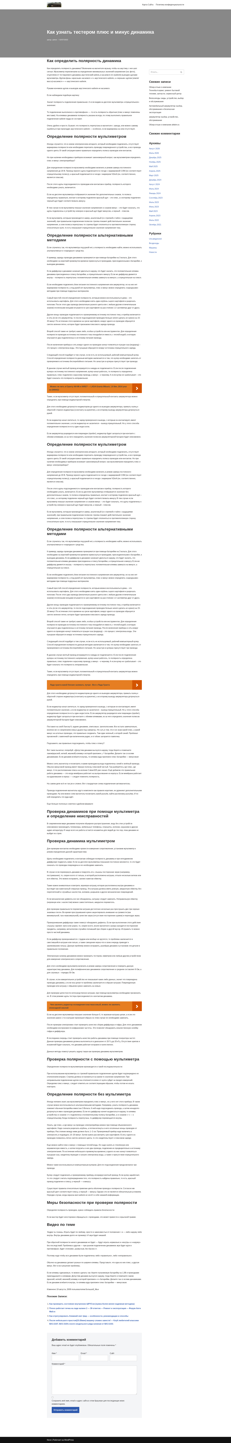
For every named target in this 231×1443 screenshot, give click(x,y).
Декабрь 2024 (155, 180)
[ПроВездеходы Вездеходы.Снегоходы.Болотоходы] (54, 4)
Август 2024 (154, 184)
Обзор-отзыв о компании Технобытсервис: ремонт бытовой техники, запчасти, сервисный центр (165, 90)
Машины (153, 248)
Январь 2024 (155, 193)
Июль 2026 (154, 153)
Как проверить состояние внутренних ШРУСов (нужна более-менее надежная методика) (92, 1304)
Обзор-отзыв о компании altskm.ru (164, 125)
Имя (54, 1353)
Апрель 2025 (154, 171)
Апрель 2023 (154, 216)
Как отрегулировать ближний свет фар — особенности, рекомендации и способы (88, 1316)
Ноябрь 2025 (155, 162)
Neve (49, 1440)
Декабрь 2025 (155, 157)
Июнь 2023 (154, 207)
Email (84, 1353)
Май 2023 (153, 211)
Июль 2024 (154, 189)
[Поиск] (181, 72)
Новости (153, 252)
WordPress (69, 1440)
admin (54, 40)
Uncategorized (155, 239)
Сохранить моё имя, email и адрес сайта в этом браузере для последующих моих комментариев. (88, 1402)
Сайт (112, 1353)
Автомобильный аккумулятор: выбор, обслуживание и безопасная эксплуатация (166, 109)
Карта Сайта (147, 5)
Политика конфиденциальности (170, 5)
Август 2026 (154, 149)
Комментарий (58, 1364)
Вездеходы (154, 243)
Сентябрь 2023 (156, 198)
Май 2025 (153, 166)
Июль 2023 (154, 202)
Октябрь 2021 (155, 225)
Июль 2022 (154, 220)
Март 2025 (153, 175)
